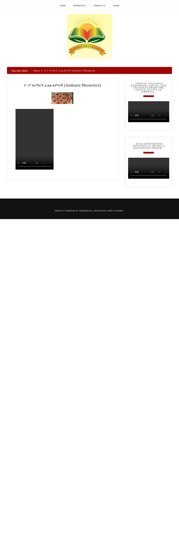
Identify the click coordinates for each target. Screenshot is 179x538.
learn (116, 5)
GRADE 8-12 (99, 5)
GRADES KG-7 (79, 5)
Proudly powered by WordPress (74, 211)
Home (63, 5)
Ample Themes (115, 211)
